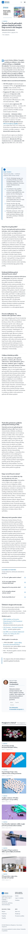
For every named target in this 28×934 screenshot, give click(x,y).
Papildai (4, 916)
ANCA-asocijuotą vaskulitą (10, 123)
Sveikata (17, 900)
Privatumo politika (19, 916)
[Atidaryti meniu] (24, 2)
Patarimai (4, 913)
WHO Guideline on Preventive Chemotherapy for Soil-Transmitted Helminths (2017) (12, 621)
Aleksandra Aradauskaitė (13, 683)
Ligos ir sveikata (19, 898)
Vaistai (16, 896)
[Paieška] (21, 2)
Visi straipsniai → (21, 723)
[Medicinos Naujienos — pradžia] (8, 2)
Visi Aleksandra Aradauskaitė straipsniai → (16, 708)
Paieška (4, 918)
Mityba (3, 911)
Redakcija (17, 913)
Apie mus (17, 911)
